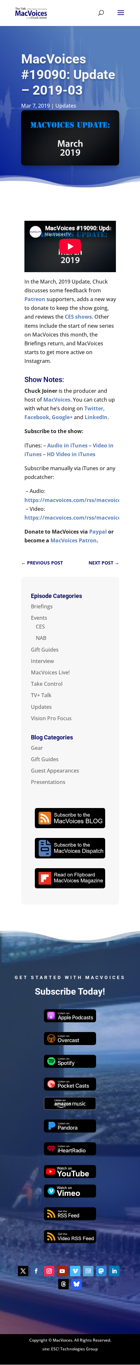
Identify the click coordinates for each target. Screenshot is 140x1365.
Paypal (98, 531)
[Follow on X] (23, 1271)
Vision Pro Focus (51, 718)
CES (40, 626)
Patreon (34, 299)
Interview (42, 661)
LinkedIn (96, 417)
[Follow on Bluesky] (76, 1284)
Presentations (48, 782)
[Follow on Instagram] (49, 1271)
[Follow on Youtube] (62, 1271)
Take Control (47, 683)
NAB (41, 638)
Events (39, 617)
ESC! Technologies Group (74, 1349)
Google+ (62, 417)
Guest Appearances (55, 770)
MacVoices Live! (50, 672)
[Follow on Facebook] (36, 1271)
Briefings (42, 606)
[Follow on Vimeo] (75, 1271)
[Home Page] (31, 12)
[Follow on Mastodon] (101, 1271)
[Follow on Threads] (63, 1284)
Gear (37, 747)
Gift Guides (45, 649)
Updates (65, 105)
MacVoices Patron (73, 540)
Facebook (36, 417)
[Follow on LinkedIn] (114, 1271)
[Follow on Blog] (88, 1271)
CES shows (78, 316)
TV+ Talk (41, 695)
